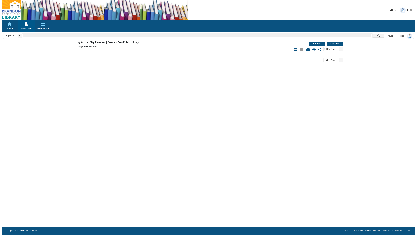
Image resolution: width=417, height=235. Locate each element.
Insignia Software (363, 231)
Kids (402, 36)
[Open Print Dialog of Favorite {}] (313, 49)
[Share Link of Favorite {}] (319, 49)
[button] (20, 36)
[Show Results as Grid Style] (295, 49)
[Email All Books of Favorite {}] (308, 49)
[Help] (410, 36)
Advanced (392, 36)
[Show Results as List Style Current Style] (301, 49)
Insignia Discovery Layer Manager (22, 231)
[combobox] (11, 36)
